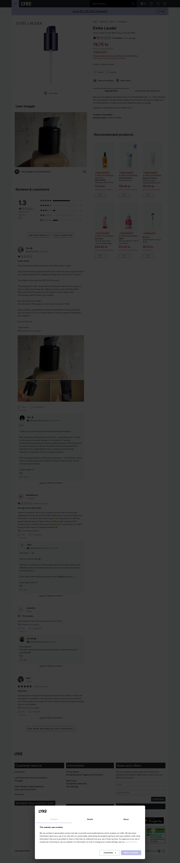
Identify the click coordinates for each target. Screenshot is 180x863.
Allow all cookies (131, 853)
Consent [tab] (54, 819)
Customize (108, 853)
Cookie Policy (131, 842)
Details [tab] (90, 819)
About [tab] (126, 819)
